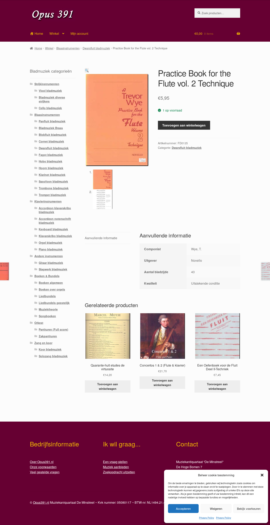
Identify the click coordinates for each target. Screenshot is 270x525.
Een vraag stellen (115, 461)
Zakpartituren (48, 336)
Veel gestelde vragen (44, 472)
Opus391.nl (41, 502)
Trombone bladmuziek (54, 188)
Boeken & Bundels (46, 276)
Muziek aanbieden (116, 467)
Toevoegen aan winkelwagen (184, 125)
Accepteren (183, 508)
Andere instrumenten (48, 256)
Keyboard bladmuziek (53, 229)
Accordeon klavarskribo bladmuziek (55, 210)
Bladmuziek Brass (51, 128)
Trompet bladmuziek (52, 195)
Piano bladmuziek (51, 249)
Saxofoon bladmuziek (53, 181)
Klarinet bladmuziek (52, 175)
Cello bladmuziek (50, 108)
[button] (262, 475)
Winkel (54, 33)
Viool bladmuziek (50, 91)
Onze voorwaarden (43, 467)
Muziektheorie (48, 309)
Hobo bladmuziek (50, 161)
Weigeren (216, 508)
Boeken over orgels (52, 289)
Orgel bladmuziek (50, 243)
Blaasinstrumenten (68, 48)
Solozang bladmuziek (53, 356)
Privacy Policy (206, 517)
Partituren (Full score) (53, 329)
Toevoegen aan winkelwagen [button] (107, 386)
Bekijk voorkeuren (249, 508)
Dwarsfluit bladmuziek (96, 48)
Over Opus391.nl (42, 461)
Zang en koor (43, 343)
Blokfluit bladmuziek (52, 135)
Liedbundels (47, 296)
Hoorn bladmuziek (51, 168)
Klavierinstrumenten (48, 201)
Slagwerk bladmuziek (53, 269)
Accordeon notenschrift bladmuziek (55, 221)
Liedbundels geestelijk (54, 303)
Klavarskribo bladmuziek (55, 236)
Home (38, 48)
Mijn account (79, 33)
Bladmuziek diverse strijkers (52, 99)
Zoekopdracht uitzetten (119, 472)
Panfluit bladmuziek (52, 121)
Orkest (38, 323)
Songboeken (47, 316)
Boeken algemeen (51, 283)
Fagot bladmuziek (51, 155)
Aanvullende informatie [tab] (101, 238)
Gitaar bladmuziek (51, 263)
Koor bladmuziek (50, 349)
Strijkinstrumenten (46, 84)
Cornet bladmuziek (51, 141)
